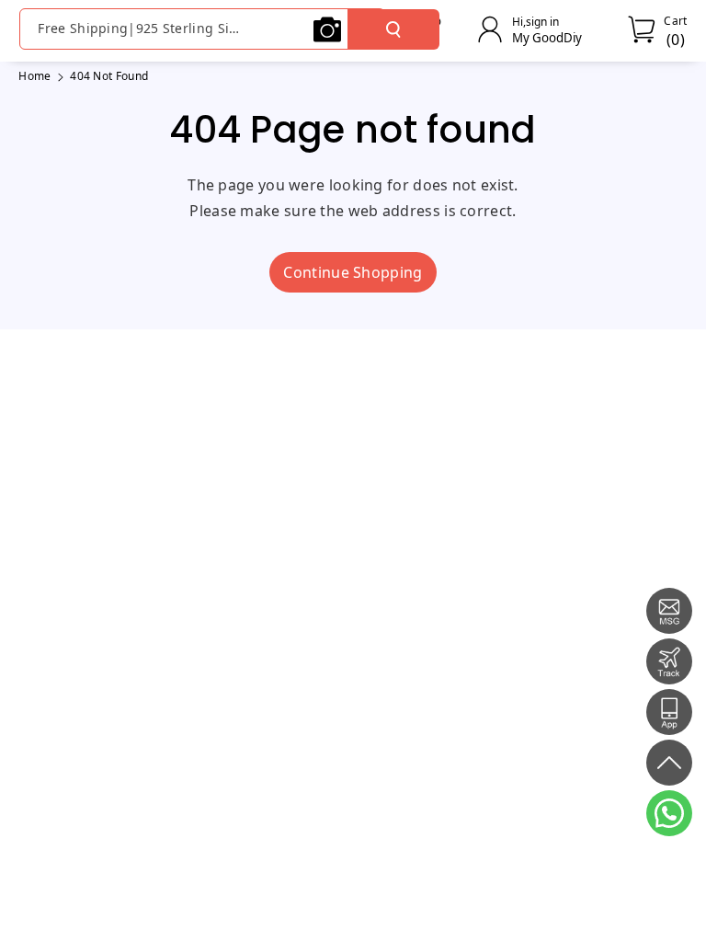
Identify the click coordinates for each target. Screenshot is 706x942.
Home (34, 76)
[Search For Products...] (393, 29)
